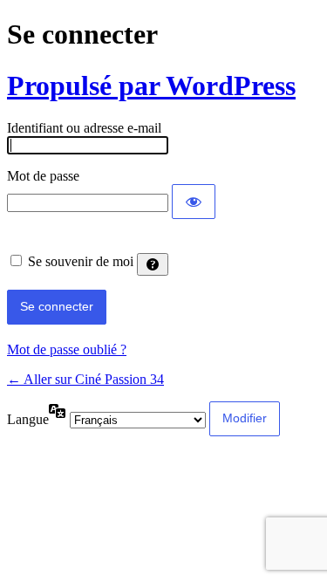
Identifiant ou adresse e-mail (84, 127)
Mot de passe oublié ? (66, 349)
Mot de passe (43, 175)
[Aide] (152, 264)
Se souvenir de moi (80, 261)
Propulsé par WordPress (151, 85)
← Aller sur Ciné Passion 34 (85, 379)
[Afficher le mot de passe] (193, 201)
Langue (28, 419)
